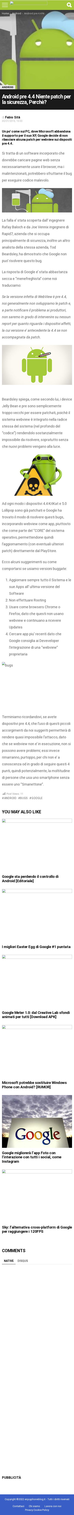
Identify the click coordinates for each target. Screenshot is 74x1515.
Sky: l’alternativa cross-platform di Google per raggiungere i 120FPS (37, 1229)
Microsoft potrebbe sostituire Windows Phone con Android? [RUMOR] (34, 1084)
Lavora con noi (53, 1506)
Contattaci (18, 1506)
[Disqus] (37, 1315)
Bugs (24, 798)
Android (10, 798)
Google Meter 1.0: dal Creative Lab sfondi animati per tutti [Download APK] (36, 1014)
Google (37, 798)
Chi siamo (34, 1506)
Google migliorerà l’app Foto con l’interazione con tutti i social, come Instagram (31, 1157)
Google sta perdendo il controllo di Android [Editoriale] (30, 878)
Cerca (69, 5)
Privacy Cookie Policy (37, 1509)
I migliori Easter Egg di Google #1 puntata (36, 946)
